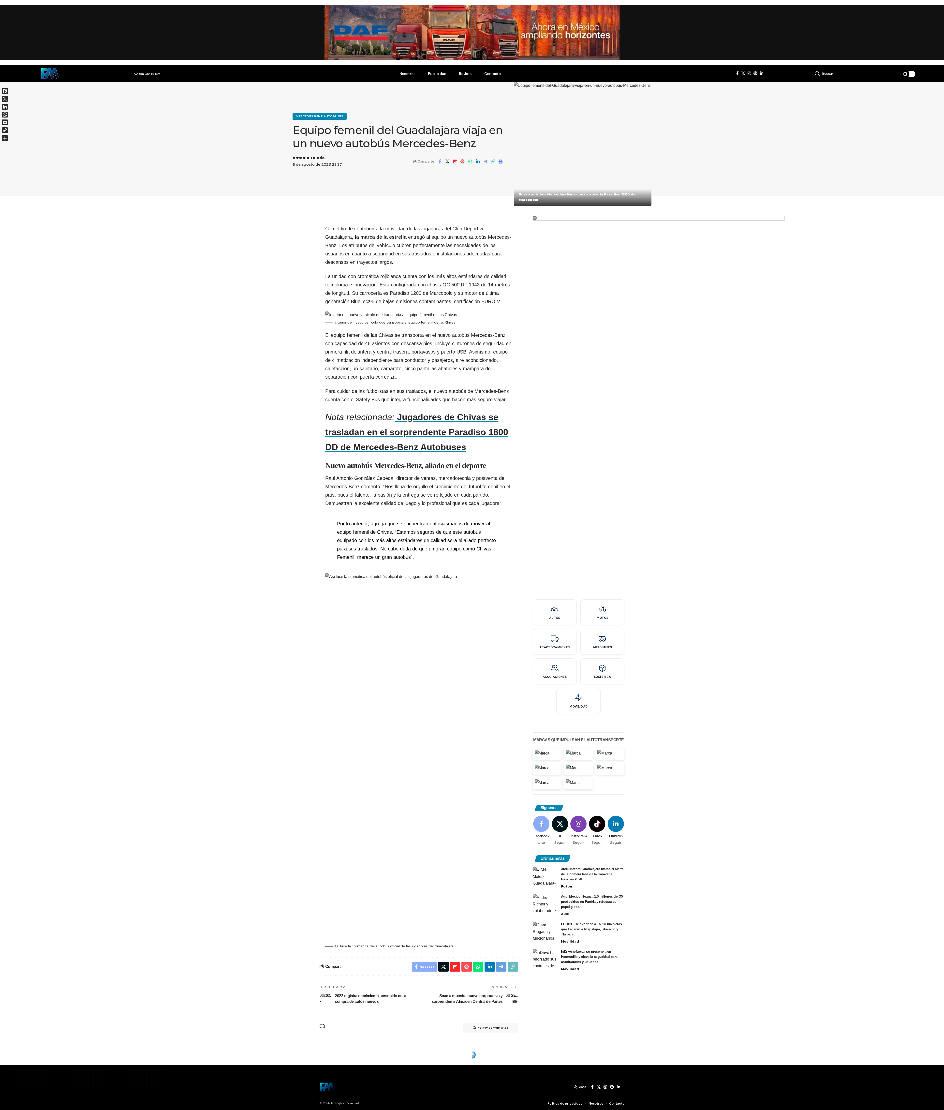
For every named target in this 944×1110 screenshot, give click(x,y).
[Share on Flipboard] (454, 161)
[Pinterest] (755, 73)
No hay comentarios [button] (492, 1028)
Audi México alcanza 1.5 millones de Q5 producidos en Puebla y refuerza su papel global (592, 902)
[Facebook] (737, 73)
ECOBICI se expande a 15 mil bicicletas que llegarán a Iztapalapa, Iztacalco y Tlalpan (591, 929)
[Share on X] (447, 161)
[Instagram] (749, 73)
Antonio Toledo (309, 158)
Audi (565, 914)
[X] (743, 73)
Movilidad (570, 942)
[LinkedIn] (762, 73)
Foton (566, 886)
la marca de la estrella (381, 237)
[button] (847, 73)
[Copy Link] (492, 161)
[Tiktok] (597, 830)
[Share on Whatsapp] (470, 161)
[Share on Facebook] (439, 161)
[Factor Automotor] (327, 1087)
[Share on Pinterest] (462, 161)
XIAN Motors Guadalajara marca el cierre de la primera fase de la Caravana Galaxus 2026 (592, 874)
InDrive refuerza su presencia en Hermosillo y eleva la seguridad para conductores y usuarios (589, 957)
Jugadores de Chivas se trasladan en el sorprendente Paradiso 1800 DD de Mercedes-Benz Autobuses (416, 432)
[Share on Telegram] (485, 161)
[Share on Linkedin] (477, 161)
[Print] (500, 161)
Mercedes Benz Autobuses (319, 116)
